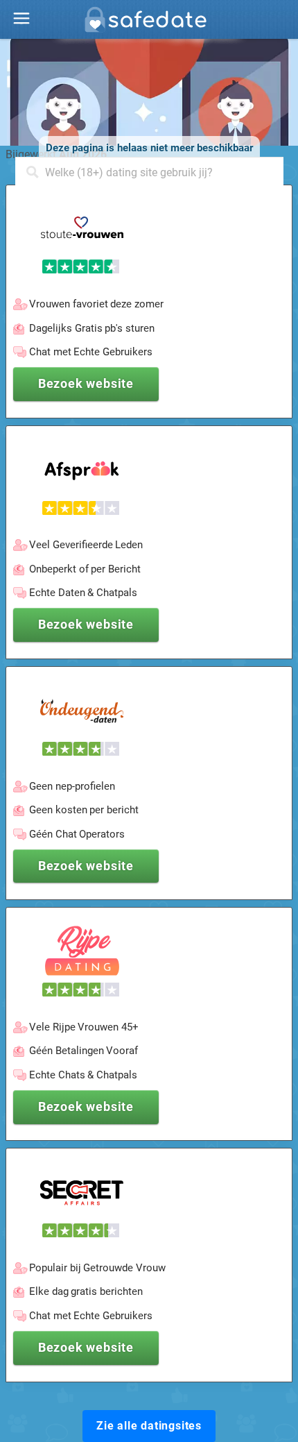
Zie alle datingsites (149, 1425)
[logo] (149, 24)
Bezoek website (86, 383)
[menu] (21, 18)
